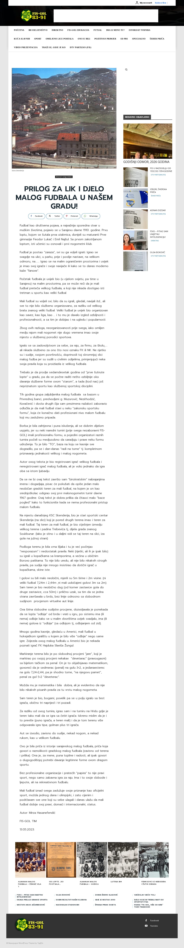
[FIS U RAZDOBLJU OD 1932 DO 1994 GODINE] (135, 177)
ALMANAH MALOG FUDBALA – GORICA (89, 882)
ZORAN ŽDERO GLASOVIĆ (106, 895)
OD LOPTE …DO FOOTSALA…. (56, 882)
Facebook (154, 920)
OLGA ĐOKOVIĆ (157, 252)
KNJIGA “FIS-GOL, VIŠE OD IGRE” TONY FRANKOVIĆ (148, 906)
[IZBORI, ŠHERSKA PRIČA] (135, 198)
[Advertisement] (106, 15)
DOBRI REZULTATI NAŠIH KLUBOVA (71, 899)
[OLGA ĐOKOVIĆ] (135, 261)
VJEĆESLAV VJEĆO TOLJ (144, 895)
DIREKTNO (155, 241)
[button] (126, 69)
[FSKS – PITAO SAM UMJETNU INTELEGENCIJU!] (135, 240)
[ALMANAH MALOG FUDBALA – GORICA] (92, 860)
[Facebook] (146, 920)
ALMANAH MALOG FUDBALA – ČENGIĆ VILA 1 (29, 884)
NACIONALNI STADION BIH (67, 905)
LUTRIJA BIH (116, 881)
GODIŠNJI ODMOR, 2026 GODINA (146, 162)
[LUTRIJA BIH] (123, 860)
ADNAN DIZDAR (158, 210)
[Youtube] (146, 926)
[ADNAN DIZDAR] (135, 219)
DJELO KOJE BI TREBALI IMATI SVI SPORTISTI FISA (148, 900)
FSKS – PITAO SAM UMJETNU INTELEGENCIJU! (159, 234)
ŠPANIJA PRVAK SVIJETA (105, 905)
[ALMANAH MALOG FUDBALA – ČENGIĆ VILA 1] (30, 860)
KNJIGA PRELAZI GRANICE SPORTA (32, 899)
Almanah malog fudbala (64, 177)
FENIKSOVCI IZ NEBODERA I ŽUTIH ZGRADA (153, 882)
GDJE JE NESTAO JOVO (105, 899)
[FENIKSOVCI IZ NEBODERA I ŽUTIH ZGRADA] (154, 860)
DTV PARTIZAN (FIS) (158, 175)
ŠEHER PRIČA (156, 196)
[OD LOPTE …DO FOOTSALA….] (61, 860)
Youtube (154, 926)
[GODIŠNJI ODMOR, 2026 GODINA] (147, 141)
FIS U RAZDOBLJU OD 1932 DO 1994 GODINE (161, 169)
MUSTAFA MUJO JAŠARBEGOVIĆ (31, 905)
